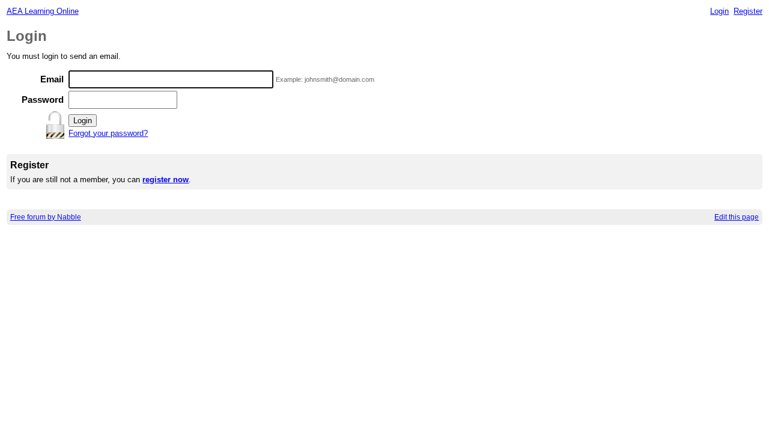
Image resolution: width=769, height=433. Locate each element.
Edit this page (736, 217)
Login (719, 11)
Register (748, 11)
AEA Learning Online (43, 11)
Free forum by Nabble (45, 217)
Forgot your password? (108, 133)
